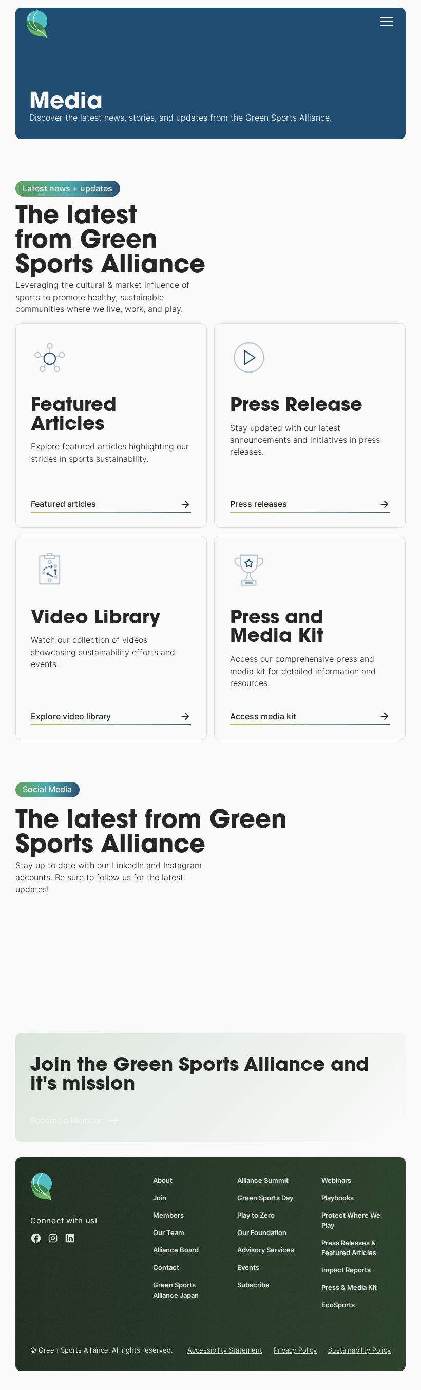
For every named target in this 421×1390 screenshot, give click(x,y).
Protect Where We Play (350, 1220)
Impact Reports (346, 1270)
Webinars (336, 1180)
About (163, 1180)
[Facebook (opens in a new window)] (36, 1238)
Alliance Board (176, 1250)
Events (248, 1267)
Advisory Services (265, 1250)
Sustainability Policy (359, 1350)
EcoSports (338, 1305)
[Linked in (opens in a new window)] (69, 1238)
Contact (166, 1267)
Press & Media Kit (349, 1287)
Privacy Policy (295, 1350)
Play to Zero (256, 1215)
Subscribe (253, 1285)
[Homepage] (37, 24)
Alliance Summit (263, 1180)
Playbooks (337, 1198)
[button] (384, 21)
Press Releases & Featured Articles (348, 1248)
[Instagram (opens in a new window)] (53, 1238)
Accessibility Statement (224, 1350)
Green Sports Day (265, 1198)
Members (168, 1215)
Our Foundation (261, 1233)
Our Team (168, 1233)
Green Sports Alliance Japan (176, 1290)
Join (159, 1198)
